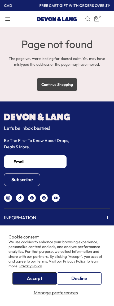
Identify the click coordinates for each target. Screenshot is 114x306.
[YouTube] (56, 198)
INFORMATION (20, 217)
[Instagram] (8, 198)
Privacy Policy (30, 266)
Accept (34, 278)
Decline (79, 278)
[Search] (88, 19)
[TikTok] (20, 198)
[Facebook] (32, 198)
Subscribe (22, 179)
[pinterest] (44, 198)
